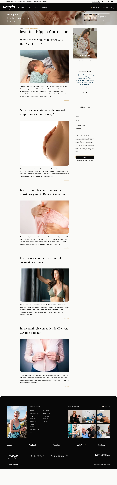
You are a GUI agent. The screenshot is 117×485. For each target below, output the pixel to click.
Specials (45, 419)
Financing (46, 410)
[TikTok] (108, 1)
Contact (45, 421)
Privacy (88, 160)
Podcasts (32, 419)
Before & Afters (34, 429)
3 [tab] (86, 92)
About (32, 416)
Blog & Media (33, 427)
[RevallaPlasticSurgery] (102, 1)
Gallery (32, 432)
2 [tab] (83, 92)
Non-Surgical (34, 413)
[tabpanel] (85, 43)
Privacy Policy (81, 148)
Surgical (32, 410)
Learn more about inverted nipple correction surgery (41, 260)
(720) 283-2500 (102, 455)
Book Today (46, 413)
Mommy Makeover (85, 55)
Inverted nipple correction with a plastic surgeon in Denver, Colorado (42, 192)
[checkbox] (82, 135)
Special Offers (95, 1)
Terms (91, 160)
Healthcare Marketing (98, 464)
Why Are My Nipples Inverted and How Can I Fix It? (41, 42)
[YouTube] (112, 1)
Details (45, 1)
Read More (66, 100)
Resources (33, 421)
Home (21, 28)
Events (32, 424)
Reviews (32, 435)
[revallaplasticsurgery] (105, 1)
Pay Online (46, 416)
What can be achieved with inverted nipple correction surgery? (42, 112)
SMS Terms (88, 148)
